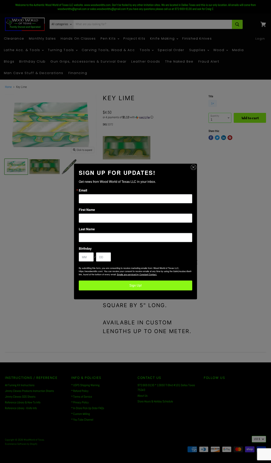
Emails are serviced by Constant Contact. (137, 274)
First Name (87, 209)
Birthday (85, 248)
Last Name (87, 229)
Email (83, 190)
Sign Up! (135, 285)
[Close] (193, 167)
